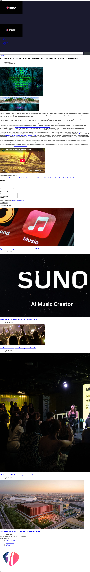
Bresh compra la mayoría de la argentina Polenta (18, 348)
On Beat (48, 177)
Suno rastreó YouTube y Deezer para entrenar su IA (18, 319)
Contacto (8, 545)
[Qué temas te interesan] (9, 194)
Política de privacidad (10, 540)
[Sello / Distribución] (9, 196)
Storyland (57, 177)
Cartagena (2, 177)
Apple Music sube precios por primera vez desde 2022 (19, 249)
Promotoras (52, 177)
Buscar (1, 50)
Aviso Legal (8, 544)
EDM (20, 177)
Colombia (6, 177)
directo (17, 177)
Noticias (4, 39)
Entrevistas (5, 42)
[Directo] (9, 195)
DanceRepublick (12, 177)
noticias (45, 177)
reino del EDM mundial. (20, 146)
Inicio (4, 38)
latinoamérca (40, 177)
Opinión (4, 43)
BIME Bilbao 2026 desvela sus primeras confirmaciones (20, 475)
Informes (5, 41)
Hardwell (81, 133)
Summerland (62, 177)
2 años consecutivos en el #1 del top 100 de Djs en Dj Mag (20, 135)
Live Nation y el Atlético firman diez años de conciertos (20, 531)
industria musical (34, 177)
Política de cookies (10, 543)
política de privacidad (18, 200)
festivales (24, 177)
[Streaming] (9, 197)
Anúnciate (5, 44)
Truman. (11, 538)
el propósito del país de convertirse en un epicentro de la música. (32, 127)
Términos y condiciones (11, 541)
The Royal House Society (71, 177)
